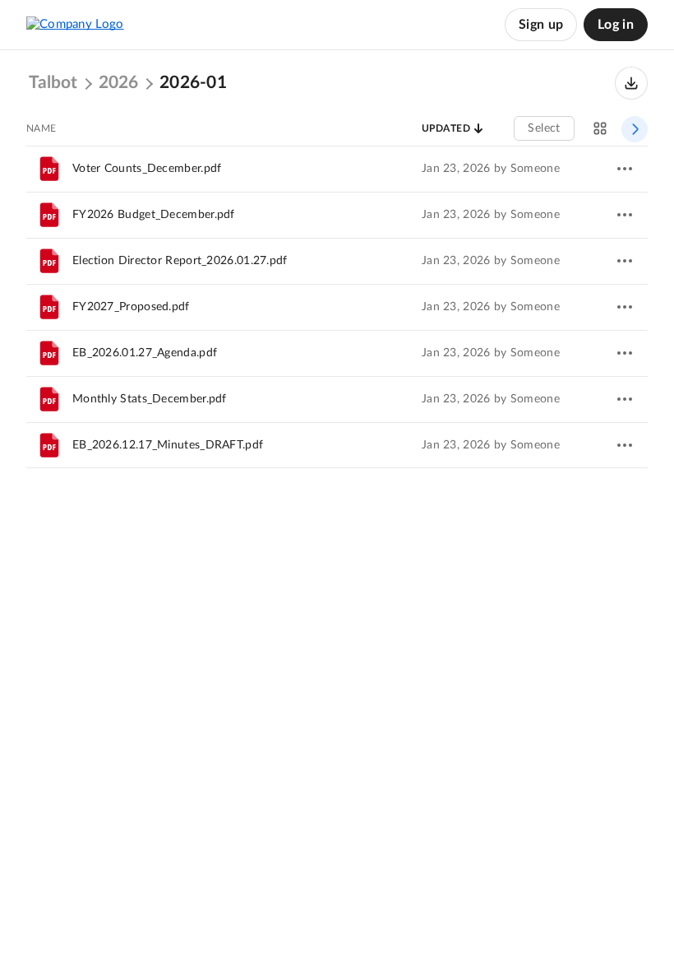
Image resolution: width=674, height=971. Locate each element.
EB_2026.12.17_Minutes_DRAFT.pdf (167, 445)
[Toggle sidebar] (634, 129)
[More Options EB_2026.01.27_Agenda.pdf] (624, 353)
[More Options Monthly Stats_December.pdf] (624, 399)
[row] (337, 169)
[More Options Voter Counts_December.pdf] (624, 168)
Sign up (541, 24)
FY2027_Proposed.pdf (131, 307)
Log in (616, 24)
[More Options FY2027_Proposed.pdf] (624, 306)
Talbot (53, 83)
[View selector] (600, 128)
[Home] (75, 24)
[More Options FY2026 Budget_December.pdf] (624, 214)
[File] (49, 169)
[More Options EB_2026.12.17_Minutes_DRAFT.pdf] (624, 445)
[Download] (631, 83)
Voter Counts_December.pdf (147, 168)
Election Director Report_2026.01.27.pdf (180, 261)
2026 (118, 83)
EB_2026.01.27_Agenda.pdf (144, 353)
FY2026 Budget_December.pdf (153, 215)
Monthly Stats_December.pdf (149, 399)
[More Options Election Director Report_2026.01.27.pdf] (624, 260)
